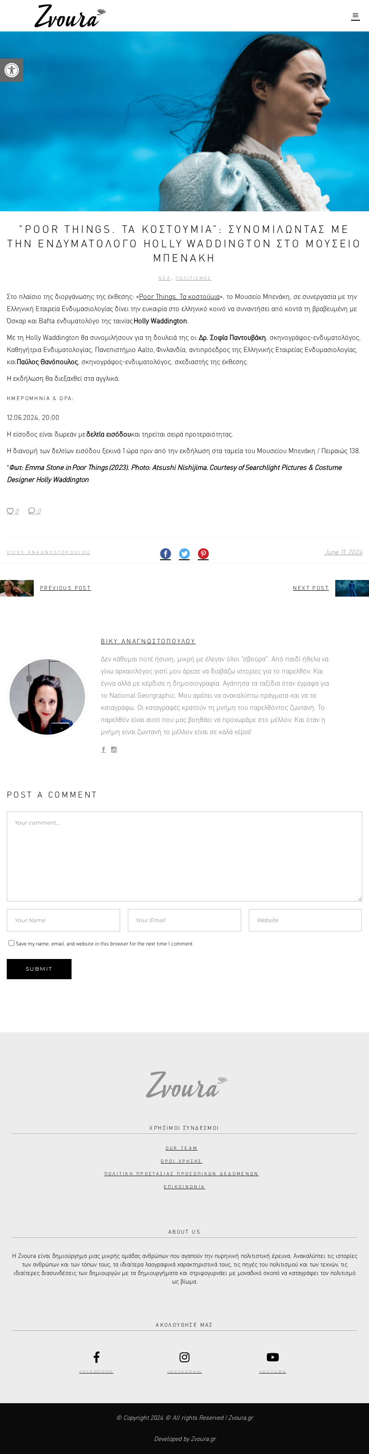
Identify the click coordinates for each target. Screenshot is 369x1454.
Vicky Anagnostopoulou (48, 552)
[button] (11, 70)
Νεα (164, 278)
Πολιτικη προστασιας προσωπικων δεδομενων (181, 1174)
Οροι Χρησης (181, 1161)
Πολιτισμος (194, 278)
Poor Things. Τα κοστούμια (179, 297)
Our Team (182, 1148)
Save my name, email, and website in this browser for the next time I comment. (105, 944)
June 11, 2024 (343, 552)
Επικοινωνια (184, 1187)
